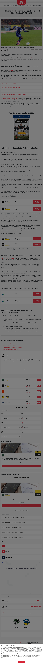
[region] (21, 655)
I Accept (21, 661)
